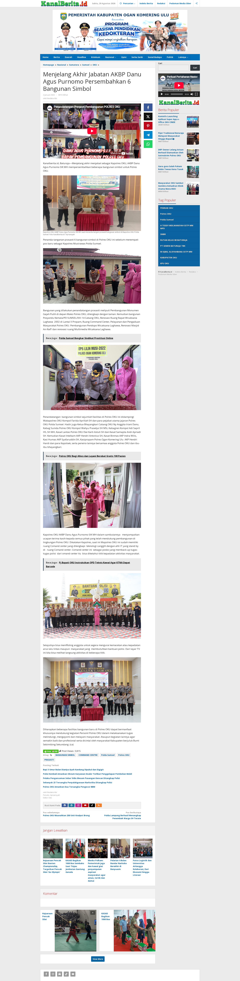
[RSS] (99, 805)
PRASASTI (49, 759)
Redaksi (192, 272)
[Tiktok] (92, 805)
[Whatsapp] (148, 144)
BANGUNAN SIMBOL (65, 755)
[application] (179, 85)
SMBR (163, 234)
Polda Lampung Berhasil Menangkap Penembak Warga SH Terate (122, 815)
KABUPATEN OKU (168, 257)
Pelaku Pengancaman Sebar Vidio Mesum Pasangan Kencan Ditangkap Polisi (81, 778)
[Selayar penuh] (196, 94)
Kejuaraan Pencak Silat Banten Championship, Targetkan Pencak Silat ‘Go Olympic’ (52, 866)
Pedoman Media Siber (167, 274)
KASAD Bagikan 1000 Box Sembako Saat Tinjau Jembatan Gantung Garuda (75, 866)
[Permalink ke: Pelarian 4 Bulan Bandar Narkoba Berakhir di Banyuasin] (120, 848)
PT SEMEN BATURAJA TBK (172, 246)
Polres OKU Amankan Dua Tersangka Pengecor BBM (69, 786)
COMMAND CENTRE (88, 755)
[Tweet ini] (148, 116)
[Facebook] (65, 805)
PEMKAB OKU (166, 208)
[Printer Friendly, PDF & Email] (51, 751)
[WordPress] (71, 805)
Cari (160, 63)
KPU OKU (164, 263)
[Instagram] (78, 805)
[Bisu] (191, 94)
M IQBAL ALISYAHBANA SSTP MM (176, 252)
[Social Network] (196, 3)
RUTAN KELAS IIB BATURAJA (173, 240)
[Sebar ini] (148, 107)
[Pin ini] (148, 126)
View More (98, 959)
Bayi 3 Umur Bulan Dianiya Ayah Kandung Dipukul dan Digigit (73, 769)
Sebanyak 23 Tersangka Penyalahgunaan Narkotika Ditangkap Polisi (77, 782)
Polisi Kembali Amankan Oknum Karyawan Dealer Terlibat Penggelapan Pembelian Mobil (87, 774)
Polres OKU (123, 755)
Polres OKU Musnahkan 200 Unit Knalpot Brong (66, 814)
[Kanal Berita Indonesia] (64, 3)
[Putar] (161, 94)
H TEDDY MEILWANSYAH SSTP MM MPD (176, 227)
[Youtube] (85, 805)
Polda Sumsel (108, 755)
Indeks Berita (180, 272)
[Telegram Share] (148, 135)
